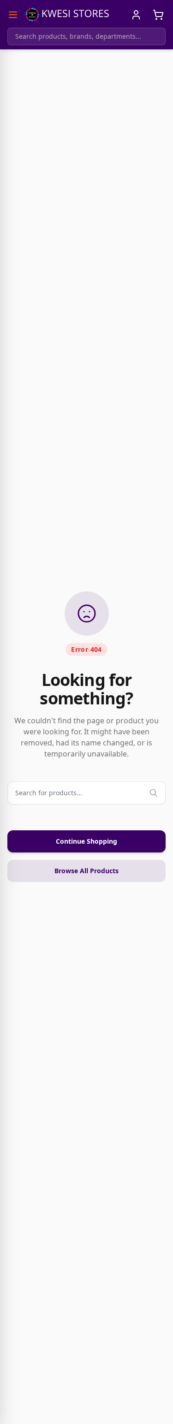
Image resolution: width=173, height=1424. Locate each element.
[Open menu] (12, 14)
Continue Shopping (86, 841)
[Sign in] (136, 14)
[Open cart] (158, 14)
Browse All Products (86, 870)
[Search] (153, 793)
